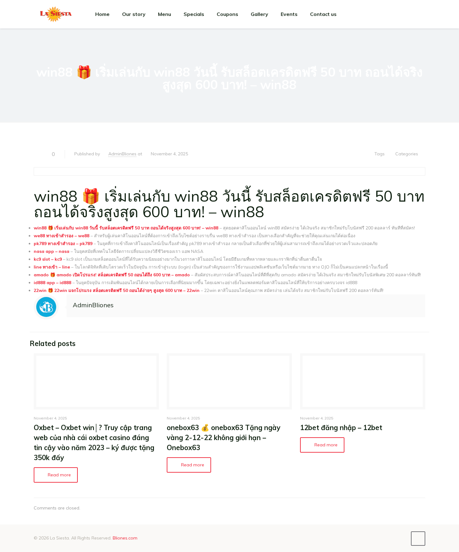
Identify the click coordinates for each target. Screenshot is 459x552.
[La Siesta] (56, 14)
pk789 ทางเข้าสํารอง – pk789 (63, 243)
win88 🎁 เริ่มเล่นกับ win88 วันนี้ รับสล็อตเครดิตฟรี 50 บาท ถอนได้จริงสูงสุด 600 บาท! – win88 (126, 228)
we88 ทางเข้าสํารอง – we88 (61, 235)
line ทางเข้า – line (52, 267)
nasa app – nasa (51, 251)
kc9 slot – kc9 (48, 259)
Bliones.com (125, 538)
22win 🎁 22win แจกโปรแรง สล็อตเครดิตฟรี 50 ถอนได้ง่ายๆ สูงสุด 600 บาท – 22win (117, 290)
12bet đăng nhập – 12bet (341, 427)
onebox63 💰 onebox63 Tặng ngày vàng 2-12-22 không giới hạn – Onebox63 (223, 437)
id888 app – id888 (52, 282)
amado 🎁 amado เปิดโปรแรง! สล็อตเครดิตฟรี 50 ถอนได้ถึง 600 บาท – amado (112, 275)
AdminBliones (122, 154)
